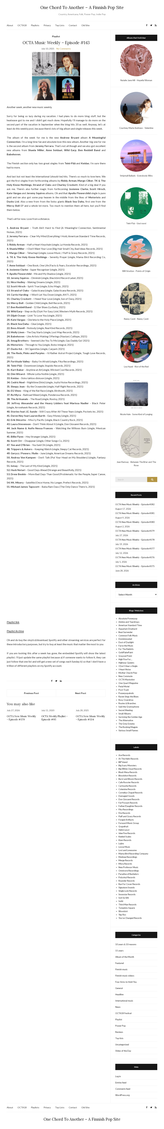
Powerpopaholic (126, 693)
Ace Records (124, 755)
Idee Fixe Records (127, 833)
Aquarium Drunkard (128, 629)
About (10, 25)
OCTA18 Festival (123, 1013)
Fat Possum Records (128, 802)
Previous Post (31, 693)
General (119, 988)
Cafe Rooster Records (129, 782)
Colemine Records (127, 789)
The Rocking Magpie (128, 727)
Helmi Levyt (124, 830)
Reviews (119, 1032)
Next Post (80, 693)
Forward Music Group (129, 823)
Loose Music (124, 847)
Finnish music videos (124, 975)
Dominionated (125, 639)
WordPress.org (122, 1095)
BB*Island (123, 762)
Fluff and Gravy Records (130, 816)
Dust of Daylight (126, 642)
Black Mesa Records (128, 772)
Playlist (56, 36)
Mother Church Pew (128, 673)
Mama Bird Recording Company (133, 853)
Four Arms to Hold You (126, 982)
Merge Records (126, 860)
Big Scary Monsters (127, 765)
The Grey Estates (127, 723)
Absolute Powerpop (128, 618)
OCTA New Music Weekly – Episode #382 (135, 504)
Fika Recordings (126, 809)
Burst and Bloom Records (130, 779)
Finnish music (121, 969)
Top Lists (59, 25)
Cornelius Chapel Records (131, 792)
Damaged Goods (127, 796)
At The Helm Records (128, 758)
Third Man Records (127, 904)
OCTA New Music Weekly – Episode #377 (135, 548)
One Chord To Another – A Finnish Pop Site (82, 7)
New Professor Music (128, 867)
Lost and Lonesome (128, 850)
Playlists (35, 25)
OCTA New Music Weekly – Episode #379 (21, 718)
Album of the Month (124, 957)
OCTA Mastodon (127, 679)
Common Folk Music (128, 635)
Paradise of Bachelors (129, 874)
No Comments (63, 48)
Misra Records (125, 863)
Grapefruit (123, 826)
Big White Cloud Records (130, 769)
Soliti (121, 901)
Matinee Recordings (128, 857)
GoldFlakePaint (126, 652)
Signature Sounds (127, 887)
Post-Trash (124, 690)
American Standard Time (130, 625)
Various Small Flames (128, 730)
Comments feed (122, 1089)
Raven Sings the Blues (129, 696)
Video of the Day (123, 1051)
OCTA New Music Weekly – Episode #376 (135, 557)
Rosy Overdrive (126, 700)
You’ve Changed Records (130, 918)
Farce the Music (126, 645)
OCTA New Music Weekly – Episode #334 (90, 718)
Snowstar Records (127, 894)
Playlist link (13, 622)
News (117, 1007)
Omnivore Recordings (129, 870)
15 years (119, 950)
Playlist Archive (15, 631)
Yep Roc (122, 914)
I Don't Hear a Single (128, 666)
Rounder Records (127, 880)
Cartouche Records (127, 786)
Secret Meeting (126, 710)
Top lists (119, 1038)
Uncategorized (122, 1044)
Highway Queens (126, 662)
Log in (118, 1076)
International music (124, 1000)
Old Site (85, 25)
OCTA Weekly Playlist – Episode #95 (54, 718)
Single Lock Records (128, 891)
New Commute (125, 676)
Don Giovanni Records (129, 799)
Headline (119, 994)
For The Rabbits (126, 649)
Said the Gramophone (129, 706)
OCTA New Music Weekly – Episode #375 (135, 566)
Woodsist (123, 911)
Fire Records (124, 813)
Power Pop (120, 1025)
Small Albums (125, 713)
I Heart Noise (125, 669)
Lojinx (121, 843)
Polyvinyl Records (127, 877)
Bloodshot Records (127, 775)
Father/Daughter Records (130, 806)
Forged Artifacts (126, 819)
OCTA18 (22, 25)
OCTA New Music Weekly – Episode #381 (135, 513)
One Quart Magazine (128, 683)
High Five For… (125, 659)
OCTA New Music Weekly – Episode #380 (135, 522)
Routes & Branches (127, 703)
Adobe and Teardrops (129, 622)
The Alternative (126, 720)
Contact (73, 25)
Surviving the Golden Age (130, 717)
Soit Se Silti (124, 897)
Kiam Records (125, 840)
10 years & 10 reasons (125, 944)
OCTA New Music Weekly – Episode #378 (135, 539)
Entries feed (120, 1082)
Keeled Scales (125, 836)
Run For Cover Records (129, 884)
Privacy (47, 25)
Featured (119, 963)
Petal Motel (124, 686)
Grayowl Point (125, 656)
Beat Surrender (126, 632)
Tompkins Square (127, 908)
